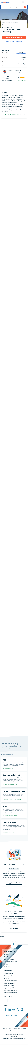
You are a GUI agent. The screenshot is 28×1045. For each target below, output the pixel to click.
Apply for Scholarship (14, 883)
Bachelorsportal (8, 973)
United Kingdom (14, 22)
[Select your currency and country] (5, 1000)
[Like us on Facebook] (5, 1009)
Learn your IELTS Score (14, 357)
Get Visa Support (14, 662)
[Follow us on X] (18, 1009)
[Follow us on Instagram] (22, 1009)
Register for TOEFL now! (10, 815)
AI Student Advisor (9, 959)
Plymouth (16, 72)
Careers (6, 964)
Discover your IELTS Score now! (12, 800)
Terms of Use (4, 1029)
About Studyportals (9, 954)
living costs (6, 616)
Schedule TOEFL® (14, 321)
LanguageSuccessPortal (10, 992)
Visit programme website (10, 114)
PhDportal (6, 978)
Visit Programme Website (14, 37)
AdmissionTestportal (9, 985)
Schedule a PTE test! (14, 334)
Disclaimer (23, 1028)
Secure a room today (9, 832)
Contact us (7, 966)
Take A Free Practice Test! (14, 308)
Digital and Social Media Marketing (13, 125)
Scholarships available (21, 53)
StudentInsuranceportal (10, 990)
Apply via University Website (14, 41)
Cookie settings (9, 1029)
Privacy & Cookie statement (16, 1029)
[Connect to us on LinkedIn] (9, 1009)
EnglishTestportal (9, 988)
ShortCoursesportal (9, 983)
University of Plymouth (7, 27)
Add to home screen (11, 1015)
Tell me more (14, 928)
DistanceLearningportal (10, 981)
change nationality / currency (8, 578)
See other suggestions (8, 748)
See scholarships (7, 692)
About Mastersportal (9, 957)
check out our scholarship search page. (11, 728)
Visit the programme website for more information (14, 219)
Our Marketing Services (10, 961)
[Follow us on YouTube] (14, 1009)
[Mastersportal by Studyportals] (6, 2)
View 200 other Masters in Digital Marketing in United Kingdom (13, 406)
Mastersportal (8, 976)
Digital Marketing (5, 22)
